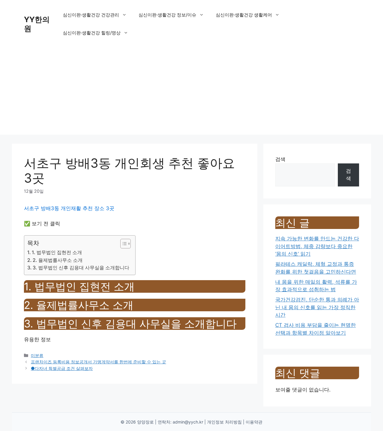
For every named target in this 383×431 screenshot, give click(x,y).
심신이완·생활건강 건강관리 (91, 15)
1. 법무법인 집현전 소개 (57, 252)
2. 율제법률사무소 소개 (58, 260)
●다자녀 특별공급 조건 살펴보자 (62, 368)
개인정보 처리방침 (224, 421)
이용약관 (254, 421)
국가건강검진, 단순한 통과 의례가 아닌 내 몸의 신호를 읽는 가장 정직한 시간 (317, 307)
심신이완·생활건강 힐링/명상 (92, 33)
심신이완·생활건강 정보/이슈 (167, 15)
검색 (280, 159)
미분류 (37, 355)
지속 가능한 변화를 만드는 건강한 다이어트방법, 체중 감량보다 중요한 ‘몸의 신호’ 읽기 (317, 246)
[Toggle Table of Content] (122, 244)
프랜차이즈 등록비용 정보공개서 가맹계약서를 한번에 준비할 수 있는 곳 (98, 361)
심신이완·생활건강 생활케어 (244, 15)
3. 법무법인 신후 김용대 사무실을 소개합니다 (81, 268)
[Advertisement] (191, 93)
